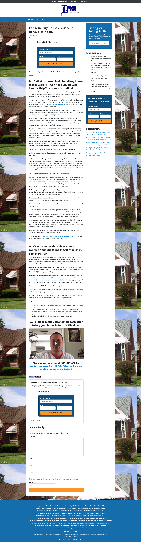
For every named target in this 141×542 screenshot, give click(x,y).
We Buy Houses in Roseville (81, 513)
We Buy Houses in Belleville (58, 518)
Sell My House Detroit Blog (37, 19)
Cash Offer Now (74, 2)
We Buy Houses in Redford (80, 506)
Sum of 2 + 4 (33, 482)
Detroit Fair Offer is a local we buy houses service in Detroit (59, 236)
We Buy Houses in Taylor (60, 511)
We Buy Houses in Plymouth (54, 523)
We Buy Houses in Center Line (62, 508)
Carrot (80, 539)
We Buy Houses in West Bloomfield (96, 518)
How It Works (83, 2)
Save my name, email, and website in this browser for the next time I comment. (55, 479)
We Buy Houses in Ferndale (98, 513)
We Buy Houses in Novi (105, 521)
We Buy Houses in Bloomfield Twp (62, 528)
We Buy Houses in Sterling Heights (62, 513)
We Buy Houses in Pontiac (81, 528)
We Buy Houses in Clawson (71, 523)
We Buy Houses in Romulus (97, 516)
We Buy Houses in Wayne (42, 518)
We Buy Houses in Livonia (43, 516)
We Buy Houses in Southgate (79, 525)
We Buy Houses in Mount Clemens (88, 521)
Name (31, 459)
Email (59, 56)
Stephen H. (34, 38)
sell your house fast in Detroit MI (59, 104)
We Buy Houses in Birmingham (76, 518)
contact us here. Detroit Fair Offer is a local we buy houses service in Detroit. (56, 367)
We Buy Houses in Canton (36, 521)
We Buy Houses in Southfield (80, 516)
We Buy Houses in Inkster (70, 521)
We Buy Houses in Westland (80, 508)
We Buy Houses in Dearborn (97, 508)
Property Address (45, 50)
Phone (41, 56)
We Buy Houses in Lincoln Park (61, 525)
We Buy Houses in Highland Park (97, 525)
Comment (32, 436)
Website (31, 472)
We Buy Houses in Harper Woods (45, 506)
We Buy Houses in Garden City (63, 506)
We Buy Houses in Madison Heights (61, 516)
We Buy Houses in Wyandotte (43, 525)
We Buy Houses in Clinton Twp (53, 521)
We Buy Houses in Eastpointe (44, 508)
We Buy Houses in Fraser (38, 523)
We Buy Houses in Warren (75, 511)
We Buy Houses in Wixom (87, 523)
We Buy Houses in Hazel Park (43, 513)
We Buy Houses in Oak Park (44, 511)
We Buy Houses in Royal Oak (97, 506)
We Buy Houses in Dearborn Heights (94, 511)
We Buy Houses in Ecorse (102, 523)
